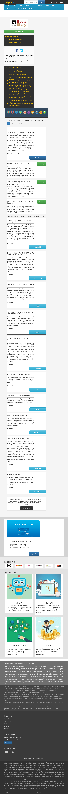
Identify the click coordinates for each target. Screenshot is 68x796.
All (8, 124)
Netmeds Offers (17, 692)
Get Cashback (26, 508)
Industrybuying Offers (40, 708)
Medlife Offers (36, 692)
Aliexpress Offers (32, 706)
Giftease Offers (17, 702)
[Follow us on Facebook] (6, 752)
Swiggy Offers (26, 698)
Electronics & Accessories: (11, 688)
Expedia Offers (60, 694)
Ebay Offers (30, 688)
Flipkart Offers (22, 688)
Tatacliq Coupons (55, 688)
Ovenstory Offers (53, 698)
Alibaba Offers (46, 688)
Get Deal (42, 164)
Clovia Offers (35, 690)
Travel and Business (24, 5)
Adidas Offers (15, 706)
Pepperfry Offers (17, 696)
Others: (6, 708)
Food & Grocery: (8, 698)
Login (62, 2)
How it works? (7, 721)
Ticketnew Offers (20, 708)
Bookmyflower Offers (51, 702)
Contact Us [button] (8, 743)
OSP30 (37, 332)
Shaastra (6, 726)
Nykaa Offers (44, 692)
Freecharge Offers (31, 686)
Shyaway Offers (43, 690)
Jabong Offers (20, 690)
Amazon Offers (38, 688)
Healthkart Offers (26, 692)
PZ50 (37, 390)
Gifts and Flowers (11, 8)
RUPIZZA (37, 368)
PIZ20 (38, 306)
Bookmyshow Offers (52, 708)
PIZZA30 (38, 468)
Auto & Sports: (8, 706)
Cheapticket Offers (26, 694)
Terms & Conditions (9, 731)
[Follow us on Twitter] (13, 752)
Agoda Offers (51, 694)
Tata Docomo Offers (49, 686)
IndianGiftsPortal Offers (28, 702)
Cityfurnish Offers (47, 696)
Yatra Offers (44, 694)
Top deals (6, 728)
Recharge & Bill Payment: (10, 686)
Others (30, 8)
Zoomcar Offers (52, 706)
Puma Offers (23, 706)
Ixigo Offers (17, 694)
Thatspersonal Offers (9, 710)
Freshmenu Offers (36, 698)
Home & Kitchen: (8, 696)
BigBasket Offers (17, 698)
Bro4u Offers (11, 708)
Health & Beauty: (8, 692)
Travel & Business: (9, 694)
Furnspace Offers (37, 696)
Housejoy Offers (30, 708)
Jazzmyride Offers (42, 706)
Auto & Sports (22, 8)
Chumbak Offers (57, 696)
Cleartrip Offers (36, 694)
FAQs (5, 723)
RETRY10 (37, 432)
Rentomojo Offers (27, 696)
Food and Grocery (49, 5)
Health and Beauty (11, 5)
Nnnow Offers (52, 690)
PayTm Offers (21, 686)
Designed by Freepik (35, 793)
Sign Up (54, 2)
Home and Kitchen (37, 5)
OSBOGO (37, 491)
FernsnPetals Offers (40, 702)
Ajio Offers (28, 690)
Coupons (14, 124)
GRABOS (37, 247)
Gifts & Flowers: (8, 702)
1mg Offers (51, 692)
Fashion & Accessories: (10, 690)
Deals (20, 124)
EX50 (37, 409)
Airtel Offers (40, 686)
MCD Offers (45, 698)
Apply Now (34, 554)
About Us (6, 718)
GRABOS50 (38, 278)
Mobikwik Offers (59, 686)
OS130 (37, 158)
